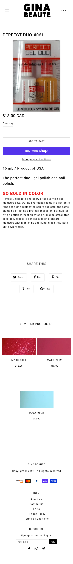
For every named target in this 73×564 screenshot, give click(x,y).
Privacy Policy (36, 513)
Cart (64, 10)
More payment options (36, 159)
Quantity (8, 123)
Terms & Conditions (36, 518)
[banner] (37, 10)
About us (36, 499)
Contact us (36, 504)
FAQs (36, 509)
